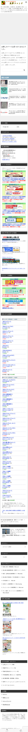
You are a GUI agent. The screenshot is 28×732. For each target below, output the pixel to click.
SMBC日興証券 (5, 342)
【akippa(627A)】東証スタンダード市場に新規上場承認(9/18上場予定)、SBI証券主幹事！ (17, 90)
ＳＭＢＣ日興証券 (14, 279)
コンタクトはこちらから (8, 685)
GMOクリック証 (6, 439)
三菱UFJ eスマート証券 (10, 203)
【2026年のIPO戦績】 (7, 135)
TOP (12, 519)
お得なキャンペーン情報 (8, 664)
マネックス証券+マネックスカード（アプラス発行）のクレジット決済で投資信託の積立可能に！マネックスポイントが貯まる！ (13, 179)
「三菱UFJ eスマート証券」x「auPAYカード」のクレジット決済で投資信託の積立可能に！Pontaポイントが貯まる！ (14, 211)
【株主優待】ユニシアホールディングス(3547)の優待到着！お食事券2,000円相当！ (17, 105)
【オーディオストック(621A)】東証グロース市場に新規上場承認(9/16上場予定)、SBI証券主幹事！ (17, 112)
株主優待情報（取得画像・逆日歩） (11, 678)
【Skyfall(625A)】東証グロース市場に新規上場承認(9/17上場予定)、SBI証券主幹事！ (17, 97)
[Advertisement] (14, 28)
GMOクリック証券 (14, 298)
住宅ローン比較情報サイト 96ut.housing (12, 584)
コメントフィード (7, 701)
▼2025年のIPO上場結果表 (8, 138)
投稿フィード (6, 697)
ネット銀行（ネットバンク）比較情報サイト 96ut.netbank (13, 591)
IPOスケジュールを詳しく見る (9, 141)
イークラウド (5, 245)
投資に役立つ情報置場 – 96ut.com (11, 566)
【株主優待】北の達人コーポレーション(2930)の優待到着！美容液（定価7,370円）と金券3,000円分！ (17, 83)
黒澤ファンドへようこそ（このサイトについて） (14, 681)
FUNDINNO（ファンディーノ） (9, 240)
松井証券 (14, 288)
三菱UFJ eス (5, 332)
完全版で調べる (6, 159)
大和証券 (4, 424)
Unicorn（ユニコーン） (7, 257)
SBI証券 (10, 216)
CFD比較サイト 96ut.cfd (9, 580)
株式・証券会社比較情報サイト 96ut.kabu (12, 573)
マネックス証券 (9, 171)
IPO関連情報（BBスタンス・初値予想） (12, 674)
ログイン (5, 694)
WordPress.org (6, 704)
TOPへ (21, 730)
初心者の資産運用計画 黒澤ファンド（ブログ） (14, 570)
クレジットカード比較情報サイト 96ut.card (13, 587)
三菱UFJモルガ (5, 337)
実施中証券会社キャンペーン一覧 (11, 671)
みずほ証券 (4, 327)
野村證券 (4, 347)
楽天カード (16, 184)
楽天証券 (11, 184)
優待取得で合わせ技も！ (8, 308)
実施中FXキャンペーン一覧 (9, 668)
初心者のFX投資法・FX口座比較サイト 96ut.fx (14, 577)
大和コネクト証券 (6, 410)
